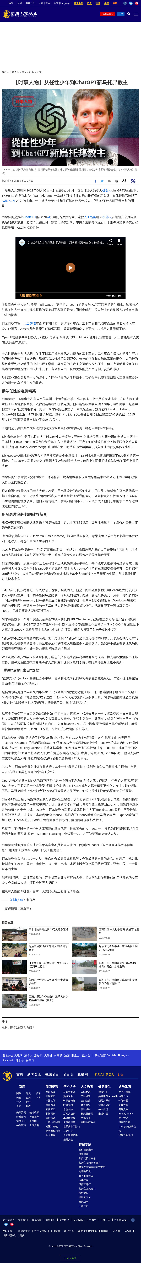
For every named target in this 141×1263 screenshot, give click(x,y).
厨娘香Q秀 (124, 1122)
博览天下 (21, 1121)
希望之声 (69, 1231)
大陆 (18, 1106)
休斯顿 (58, 1055)
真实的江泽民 (86, 1175)
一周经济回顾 (53, 1122)
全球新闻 (50, 1092)
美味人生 (123, 1109)
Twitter (131, 3)
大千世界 (123, 1118)
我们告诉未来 (86, 1149)
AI (48, 217)
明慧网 (105, 1231)
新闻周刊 (50, 1113)
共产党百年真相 (87, 1158)
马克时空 (68, 1130)
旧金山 (75, 1055)
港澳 (28, 1093)
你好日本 (123, 1096)
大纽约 (18, 1055)
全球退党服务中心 (87, 1231)
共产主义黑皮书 (87, 1188)
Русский (8, 1060)
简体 (47, 3)
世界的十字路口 (71, 1126)
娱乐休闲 (124, 1086)
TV (121, 14)
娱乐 (38, 1093)
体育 (38, 1097)
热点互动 (68, 1096)
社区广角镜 (52, 1126)
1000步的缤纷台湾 (127, 1128)
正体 (41, 3)
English (111, 1055)
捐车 (106, 3)
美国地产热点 (88, 1122)
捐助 (98, 3)
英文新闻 (78, 3)
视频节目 (52, 1074)
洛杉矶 (38, 1055)
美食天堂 (123, 1104)
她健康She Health (108, 1096)
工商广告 (83, 1206)
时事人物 (17, 900)
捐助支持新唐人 (104, 1074)
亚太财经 (50, 1135)
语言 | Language (62, 3)
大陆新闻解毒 (70, 1135)
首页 (4, 72)
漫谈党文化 (85, 1197)
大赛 (19, 3)
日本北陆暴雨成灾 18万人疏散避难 (48, 929)
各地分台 (30, 3)
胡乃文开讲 (104, 1100)
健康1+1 (102, 1092)
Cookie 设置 (70, 1258)
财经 (28, 1102)
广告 (89, 3)
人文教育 (87, 1086)
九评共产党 (85, 1171)
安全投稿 (78, 1220)
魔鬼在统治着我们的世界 (92, 1167)
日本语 (19, 1060)
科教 (28, 1106)
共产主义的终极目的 (89, 1162)
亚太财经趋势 (53, 1130)
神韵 (11, 3)
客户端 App (120, 1220)
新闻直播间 (108, 14)
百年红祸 (83, 1180)
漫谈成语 (85, 1109)
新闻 (22, 1086)
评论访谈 (69, 1086)
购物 (115, 3)
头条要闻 (21, 1112)
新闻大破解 (69, 1113)
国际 (24, 72)
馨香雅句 (85, 1104)
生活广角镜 (124, 1092)
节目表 (68, 1074)
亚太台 (86, 1055)
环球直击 (50, 1096)
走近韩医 (103, 1113)
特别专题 (85, 1144)
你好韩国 (123, 1100)
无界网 (127, 1231)
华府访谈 (50, 1118)
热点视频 (34, 1112)
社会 (31, 72)
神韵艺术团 (24, 1231)
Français (123, 1055)
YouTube (136, 3)
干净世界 (55, 1231)
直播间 (83, 1074)
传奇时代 (83, 1154)
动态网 (116, 1231)
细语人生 (68, 1139)
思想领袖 (68, 1109)
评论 (18, 1102)
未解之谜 (85, 1092)
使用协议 (64, 1220)
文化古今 (85, 1118)
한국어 (30, 1060)
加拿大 (28, 1055)
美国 (18, 1097)
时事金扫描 (69, 1100)
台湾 (28, 1097)
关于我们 (23, 1220)
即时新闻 (21, 1116)
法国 (67, 1055)
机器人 (106, 190)
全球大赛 (34, 1125)
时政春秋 (68, 1104)
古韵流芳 (85, 1100)
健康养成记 (104, 1104)
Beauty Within (125, 1113)
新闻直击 (50, 1109)
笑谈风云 (85, 1096)
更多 (22, 1235)
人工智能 (90, 217)
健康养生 (104, 1086)
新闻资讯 (14, 72)
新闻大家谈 (69, 1092)
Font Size (124, 180)
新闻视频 (52, 1086)
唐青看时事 (69, 1122)
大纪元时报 (40, 1231)
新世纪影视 (10, 1235)
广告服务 (91, 1220)
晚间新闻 (50, 1104)
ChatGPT (9, 200)
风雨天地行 (85, 1184)
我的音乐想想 (125, 1135)
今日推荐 (34, 1116)
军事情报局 (69, 1118)
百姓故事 (83, 1193)
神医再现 (103, 1109)
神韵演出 (21, 1125)
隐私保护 (50, 1220)
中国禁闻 (50, 1100)
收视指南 (36, 1220)
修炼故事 (83, 1201)
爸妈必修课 (87, 1113)
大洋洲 (48, 1055)
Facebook (125, 3)
